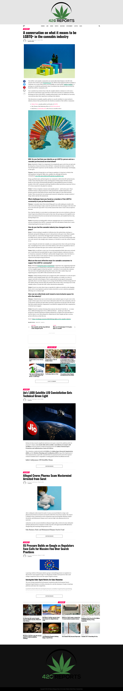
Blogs (81, 26)
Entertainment (69, 26)
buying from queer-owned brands (45, 265)
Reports (56, 26)
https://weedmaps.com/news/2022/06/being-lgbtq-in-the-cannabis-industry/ (51, 319)
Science (51, 26)
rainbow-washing (68, 84)
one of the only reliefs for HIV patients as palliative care (49, 176)
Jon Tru (30, 400)
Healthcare (62, 26)
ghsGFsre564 (31, 41)
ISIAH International (55, 106)
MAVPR (56, 104)
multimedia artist (42, 108)
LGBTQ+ (43, 322)
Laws (47, 26)
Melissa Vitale (34, 104)
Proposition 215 (47, 82)
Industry (38, 322)
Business (43, 26)
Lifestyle (76, 26)
